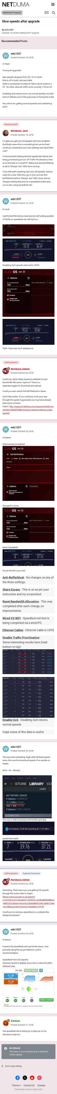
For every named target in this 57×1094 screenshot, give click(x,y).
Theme (15, 1085)
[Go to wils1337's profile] (6, 56)
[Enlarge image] (28, 250)
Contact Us (29, 1085)
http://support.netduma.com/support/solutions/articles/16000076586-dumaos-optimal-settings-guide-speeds (28, 409)
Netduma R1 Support (29, 33)
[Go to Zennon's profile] (6, 1023)
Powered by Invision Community (28, 1089)
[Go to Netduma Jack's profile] (6, 133)
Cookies (41, 1085)
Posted (22, 57)
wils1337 (9, 30)
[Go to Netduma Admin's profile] (6, 371)
